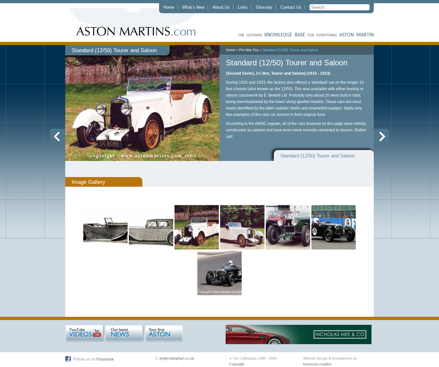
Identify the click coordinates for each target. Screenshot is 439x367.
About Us (221, 7)
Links (243, 7)
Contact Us (291, 7)
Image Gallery (88, 182)
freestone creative (317, 364)
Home (168, 7)
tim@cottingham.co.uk (176, 358)
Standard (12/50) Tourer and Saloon (290, 50)
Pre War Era (248, 50)
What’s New (193, 7)
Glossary (264, 7)
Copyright (236, 364)
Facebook (105, 359)
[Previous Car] (57, 136)
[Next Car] (381, 136)
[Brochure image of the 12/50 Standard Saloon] (105, 227)
